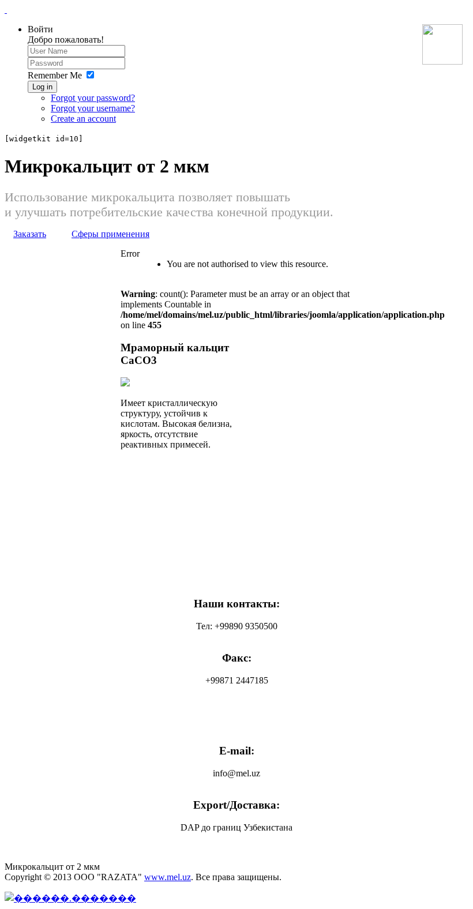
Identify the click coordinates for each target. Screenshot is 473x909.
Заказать (29, 234)
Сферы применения (110, 234)
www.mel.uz (167, 877)
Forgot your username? (93, 108)
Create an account (83, 118)
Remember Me (55, 75)
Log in (42, 86)
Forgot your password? (93, 98)
